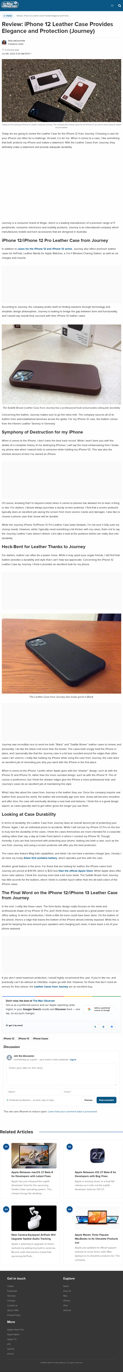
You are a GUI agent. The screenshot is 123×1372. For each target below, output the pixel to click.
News (66, 1286)
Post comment (106, 1100)
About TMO (13, 1310)
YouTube (11, 1295)
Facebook (12, 1291)
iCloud (10, 1353)
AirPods (67, 1310)
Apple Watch (13, 1334)
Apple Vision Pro (15, 1329)
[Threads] (103, 1026)
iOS (9, 1344)
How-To (67, 1291)
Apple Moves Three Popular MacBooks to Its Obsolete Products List (96, 1238)
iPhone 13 (23, 1038)
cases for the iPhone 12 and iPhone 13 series (45, 249)
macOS (10, 1348)
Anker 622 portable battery (40, 858)
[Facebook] (112, 1026)
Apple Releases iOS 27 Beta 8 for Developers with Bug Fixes (95, 1174)
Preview (88, 1100)
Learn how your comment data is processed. (72, 1111)
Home (9, 15)
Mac (65, 1295)
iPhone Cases (40, 1038)
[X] (95, 1026)
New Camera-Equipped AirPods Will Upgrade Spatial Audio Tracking (33, 1237)
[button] (112, 5)
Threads (11, 1300)
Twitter (10, 1286)
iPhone (66, 1300)
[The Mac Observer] (10, 5)
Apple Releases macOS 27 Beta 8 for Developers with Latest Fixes (32, 1174)
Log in (73, 1059)
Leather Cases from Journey (51, 986)
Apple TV (11, 1339)
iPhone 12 (9, 1038)
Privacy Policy (13, 1315)
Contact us (12, 1305)
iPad (65, 1305)
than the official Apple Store (75, 871)
